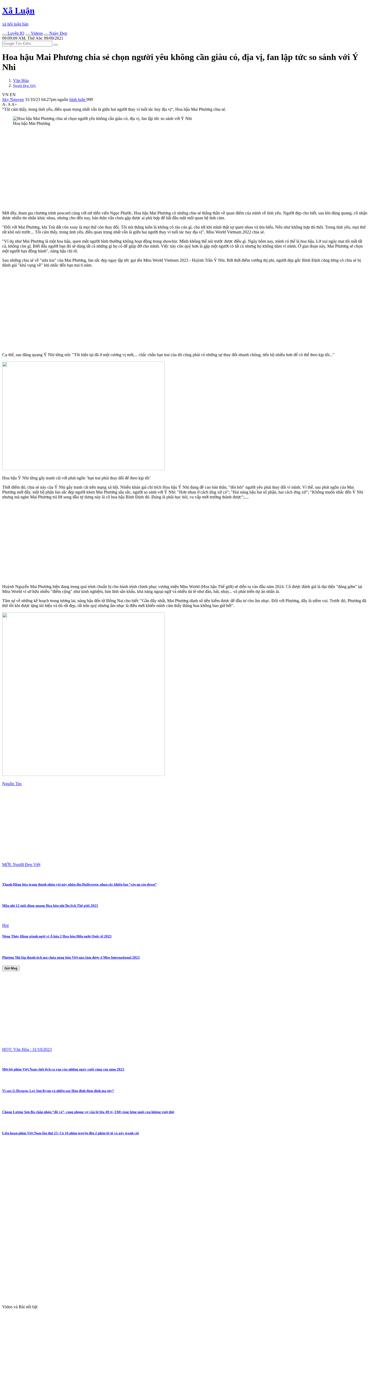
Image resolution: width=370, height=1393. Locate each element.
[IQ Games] (4, 35)
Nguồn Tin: (12, 783)
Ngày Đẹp (57, 33)
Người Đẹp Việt (24, 86)
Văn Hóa (21, 80)
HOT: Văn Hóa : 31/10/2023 (27, 1049)
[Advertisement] (164, 168)
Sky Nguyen (13, 99)
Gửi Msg (10, 968)
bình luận (77, 99)
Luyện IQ (15, 33)
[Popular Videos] (27, 35)
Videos (36, 33)
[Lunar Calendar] (46, 35)
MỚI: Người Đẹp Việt (21, 864)
